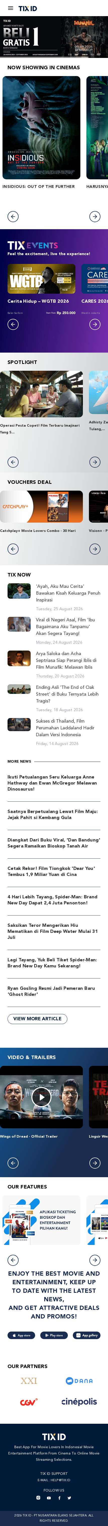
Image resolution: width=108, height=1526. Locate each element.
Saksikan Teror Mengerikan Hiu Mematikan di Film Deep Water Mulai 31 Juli (53, 931)
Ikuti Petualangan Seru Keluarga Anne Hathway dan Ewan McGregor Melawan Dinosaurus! (52, 783)
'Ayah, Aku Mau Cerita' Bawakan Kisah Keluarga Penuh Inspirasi (68, 593)
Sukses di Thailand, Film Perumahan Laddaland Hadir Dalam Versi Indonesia (65, 728)
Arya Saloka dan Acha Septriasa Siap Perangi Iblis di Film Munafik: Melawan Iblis (66, 661)
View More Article (37, 1019)
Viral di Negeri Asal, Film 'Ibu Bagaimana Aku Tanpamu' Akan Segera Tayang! (65, 627)
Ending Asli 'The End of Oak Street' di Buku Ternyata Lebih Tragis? (67, 694)
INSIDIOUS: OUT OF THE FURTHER (39, 187)
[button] (13, 216)
